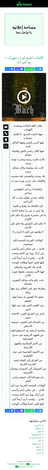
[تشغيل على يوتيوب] (5, 127)
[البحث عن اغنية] (5, 146)
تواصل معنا (22, 32)
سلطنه (38, 428)
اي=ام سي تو (35, 437)
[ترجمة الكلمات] (5, 133)
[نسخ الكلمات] (5, 139)
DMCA (21, 464)
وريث (38, 452)
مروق (38, 446)
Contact (30, 466)
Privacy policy (12, 464)
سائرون (37, 425)
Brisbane (22, 467)
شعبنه (38, 449)
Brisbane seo (35, 464)
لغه (39, 440)
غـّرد (37, 69)
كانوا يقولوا (36, 434)
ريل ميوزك (36, 443)
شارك (8, 69)
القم (39, 431)
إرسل (18, 69)
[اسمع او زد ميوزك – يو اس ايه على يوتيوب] (24, 97)
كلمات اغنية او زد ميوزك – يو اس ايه (24, 59)
